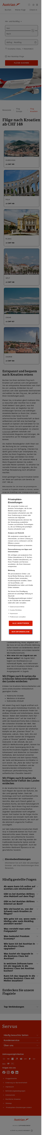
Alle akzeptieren (20, 623)
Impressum (14, 613)
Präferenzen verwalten (18, 617)
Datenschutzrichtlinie (17, 607)
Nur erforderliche (21, 632)
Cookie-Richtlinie (16, 610)
